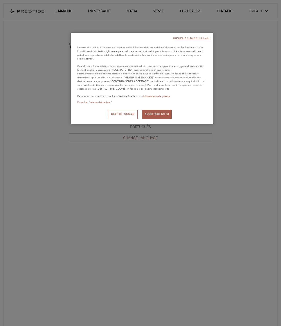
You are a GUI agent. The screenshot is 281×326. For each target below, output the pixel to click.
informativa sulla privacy (156, 96)
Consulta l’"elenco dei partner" (94, 102)
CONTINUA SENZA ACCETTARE (191, 38)
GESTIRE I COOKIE (122, 113)
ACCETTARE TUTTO (157, 113)
